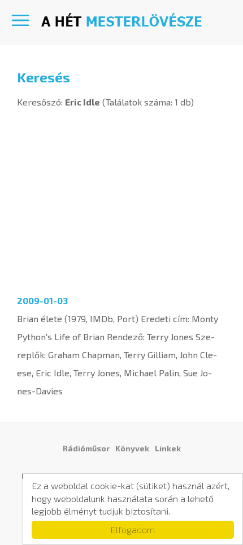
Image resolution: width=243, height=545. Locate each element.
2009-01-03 (42, 300)
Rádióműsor (86, 448)
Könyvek (132, 448)
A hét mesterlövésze (121, 19)
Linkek (168, 448)
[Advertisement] (121, 198)
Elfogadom (133, 529)
